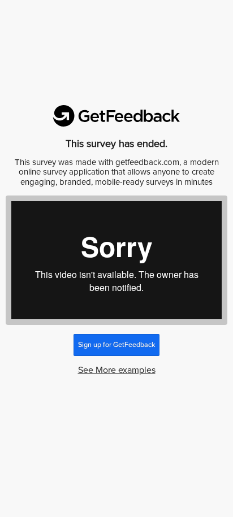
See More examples (117, 370)
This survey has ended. (116, 143)
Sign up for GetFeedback (116, 344)
